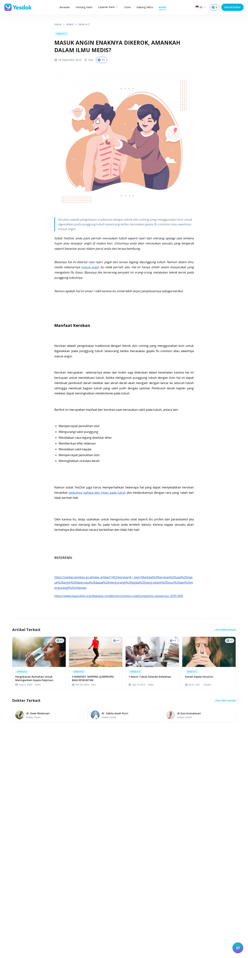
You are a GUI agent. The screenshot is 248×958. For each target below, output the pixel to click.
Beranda (65, 7)
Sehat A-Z (84, 24)
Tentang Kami (83, 7)
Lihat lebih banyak (225, 629)
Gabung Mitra (145, 7)
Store (127, 7)
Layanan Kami (106, 7)
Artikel (162, 7)
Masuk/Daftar (232, 7)
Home (58, 24)
